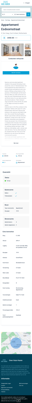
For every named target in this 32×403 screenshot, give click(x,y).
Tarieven (3, 391)
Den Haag (7, 20)
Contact (3, 385)
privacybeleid (13, 400)
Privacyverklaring (5, 389)
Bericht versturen (16, 72)
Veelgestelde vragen (6, 383)
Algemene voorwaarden (7, 387)
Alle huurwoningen (23, 383)
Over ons (21, 385)
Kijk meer (16, 143)
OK (18, 400)
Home (2, 20)
